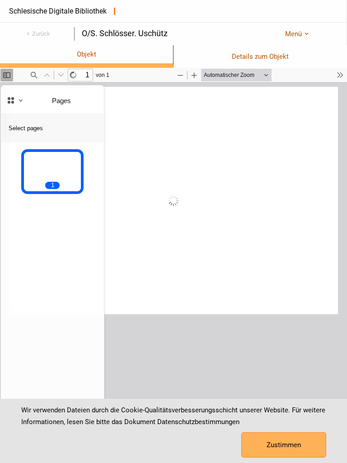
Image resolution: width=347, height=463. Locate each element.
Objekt (86, 54)
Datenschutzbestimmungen (198, 422)
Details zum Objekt (260, 56)
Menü (293, 34)
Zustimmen (284, 445)
